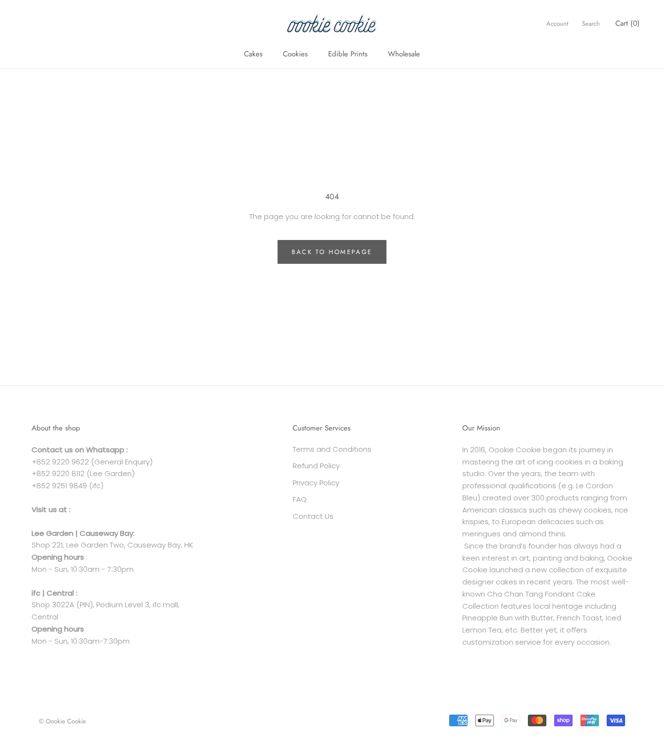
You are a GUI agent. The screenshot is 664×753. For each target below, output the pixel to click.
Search (591, 23)
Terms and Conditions (332, 449)
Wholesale (404, 54)
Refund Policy (316, 466)
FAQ (300, 499)
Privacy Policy (316, 483)
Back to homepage (332, 252)
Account (557, 23)
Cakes (253, 54)
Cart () (627, 23)
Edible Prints (347, 54)
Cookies (295, 54)
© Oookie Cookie (62, 721)
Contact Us (313, 516)
